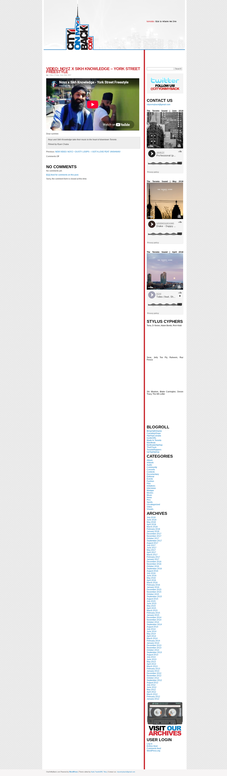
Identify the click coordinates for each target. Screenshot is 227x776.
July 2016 (151, 573)
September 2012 (154, 680)
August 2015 (152, 599)
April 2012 (151, 692)
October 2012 (153, 678)
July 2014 (151, 629)
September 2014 (154, 624)
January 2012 (153, 699)
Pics (149, 500)
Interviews (151, 488)
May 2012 (151, 689)
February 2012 (153, 696)
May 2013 (151, 662)
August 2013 (152, 655)
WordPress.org (153, 751)
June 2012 (151, 687)
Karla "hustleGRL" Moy (99, 772)
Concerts (151, 469)
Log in (149, 744)
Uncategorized (153, 504)
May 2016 (151, 578)
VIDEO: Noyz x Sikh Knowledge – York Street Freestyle (93, 70)
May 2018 (151, 522)
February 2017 (153, 557)
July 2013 (151, 657)
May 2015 (151, 606)
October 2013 (153, 650)
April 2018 (151, 524)
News (149, 497)
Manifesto (151, 443)
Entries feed (152, 746)
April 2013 (151, 664)
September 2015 (154, 596)
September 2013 (154, 652)
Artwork (150, 462)
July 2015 (151, 601)
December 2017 (154, 534)
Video (149, 507)
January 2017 (153, 559)
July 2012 (151, 685)
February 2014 (153, 641)
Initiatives (151, 486)
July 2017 (151, 545)
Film (149, 483)
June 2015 (151, 603)
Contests (151, 472)
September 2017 (154, 541)
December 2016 (154, 561)
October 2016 (153, 566)
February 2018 (153, 529)
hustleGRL (151, 438)
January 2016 (153, 587)
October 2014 (153, 622)
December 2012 (154, 673)
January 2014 (153, 643)
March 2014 (152, 638)
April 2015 (151, 608)
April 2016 (151, 580)
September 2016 (154, 568)
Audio (149, 465)
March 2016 (152, 582)
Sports (150, 502)
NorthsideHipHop (155, 445)
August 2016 (152, 571)
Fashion (150, 481)
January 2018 (153, 531)
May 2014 (151, 634)
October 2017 (153, 538)
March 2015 (152, 610)
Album (150, 460)
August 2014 (152, 627)
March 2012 (152, 694)
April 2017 (151, 552)
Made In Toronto (154, 440)
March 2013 (152, 666)
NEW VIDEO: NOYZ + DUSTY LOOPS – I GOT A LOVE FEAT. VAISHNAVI (87, 152)
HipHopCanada (154, 436)
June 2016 (151, 575)
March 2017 (152, 555)
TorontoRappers (154, 449)
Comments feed (154, 748)
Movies (150, 493)
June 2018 (151, 520)
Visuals (150, 509)
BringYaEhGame (154, 431)
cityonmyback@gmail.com (158, 104)
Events (150, 479)
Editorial (150, 476)
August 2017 (152, 543)
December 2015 (154, 589)
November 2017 (154, 536)
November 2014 (154, 620)
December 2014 (154, 617)
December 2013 (154, 645)
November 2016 (154, 564)
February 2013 (153, 668)
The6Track (151, 447)
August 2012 (152, 682)
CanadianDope (154, 433)
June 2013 (151, 659)
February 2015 (153, 613)
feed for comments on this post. (62, 175)
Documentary (153, 474)
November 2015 (154, 592)
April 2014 (151, 636)
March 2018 (152, 527)
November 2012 (154, 675)
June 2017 (151, 548)
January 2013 (153, 671)
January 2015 (153, 615)
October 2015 (153, 594)
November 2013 (154, 648)
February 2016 (153, 585)
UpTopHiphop (153, 452)
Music (149, 495)
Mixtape (150, 490)
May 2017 (151, 550)
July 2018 (151, 517)
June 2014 (151, 631)
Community (152, 467)
